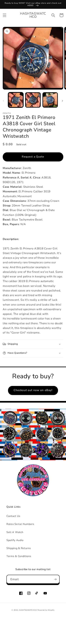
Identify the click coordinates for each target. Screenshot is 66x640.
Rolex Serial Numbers (20, 524)
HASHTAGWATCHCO (28, 610)
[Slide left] (3, 100)
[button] (4, 15)
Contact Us (13, 516)
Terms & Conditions (18, 556)
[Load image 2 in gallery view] (33, 100)
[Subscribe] (55, 579)
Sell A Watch (14, 532)
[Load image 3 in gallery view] (50, 100)
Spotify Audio (15, 540)
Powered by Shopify (46, 610)
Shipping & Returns (18, 548)
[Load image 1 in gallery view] (15, 100)
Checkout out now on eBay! (33, 390)
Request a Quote (33, 156)
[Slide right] (62, 100)
